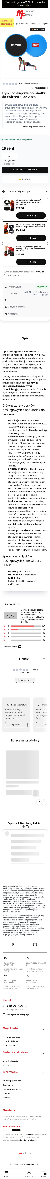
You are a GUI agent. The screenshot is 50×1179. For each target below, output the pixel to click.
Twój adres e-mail (12, 1126)
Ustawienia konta (11, 1041)
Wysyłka (6, 1065)
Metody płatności (11, 1061)
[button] (25, 659)
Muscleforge (41, 88)
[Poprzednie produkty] (39, 802)
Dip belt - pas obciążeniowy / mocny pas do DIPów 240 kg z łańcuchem (28, 202)
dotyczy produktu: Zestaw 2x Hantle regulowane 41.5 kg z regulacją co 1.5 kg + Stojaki (25, 858)
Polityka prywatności (12, 1080)
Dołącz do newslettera (16, 1130)
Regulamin (8, 1085)
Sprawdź (16, 724)
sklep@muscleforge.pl (18, 1014)
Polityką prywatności (28, 1140)
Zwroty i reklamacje (12, 1089)
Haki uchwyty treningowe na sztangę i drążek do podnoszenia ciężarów (30, 249)
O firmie (6, 1093)
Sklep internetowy (24, 1164)
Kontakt (6, 1097)
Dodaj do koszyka (26, 169)
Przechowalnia (9, 1045)
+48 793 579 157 (17, 1006)
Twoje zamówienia (11, 1037)
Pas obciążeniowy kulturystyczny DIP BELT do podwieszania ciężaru (30, 226)
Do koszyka (36, 793)
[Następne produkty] (44, 802)
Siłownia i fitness (28, 23)
